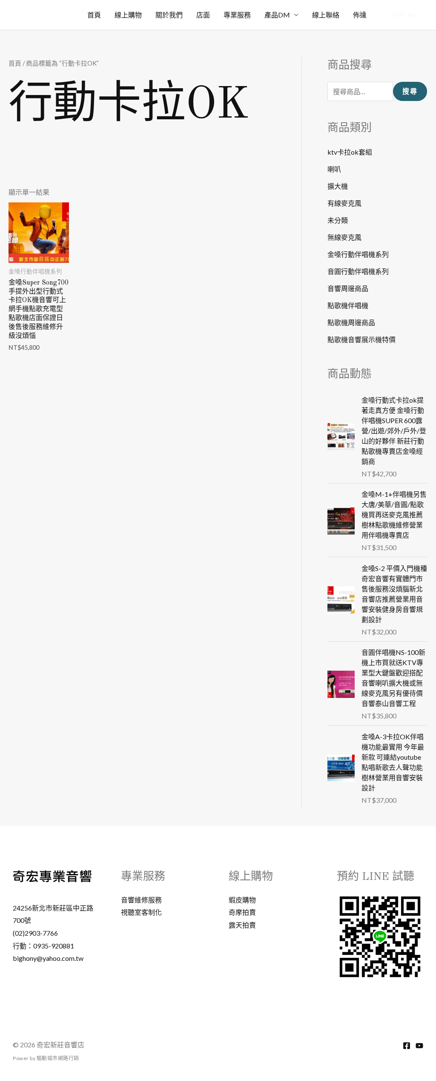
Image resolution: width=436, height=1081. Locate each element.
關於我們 (169, 15)
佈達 (360, 15)
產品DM (277, 15)
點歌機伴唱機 (347, 305)
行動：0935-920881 (43, 946)
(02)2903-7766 (35, 933)
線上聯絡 (325, 15)
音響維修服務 (141, 900)
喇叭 (334, 169)
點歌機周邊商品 (351, 322)
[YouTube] (419, 1045)
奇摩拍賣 (242, 912)
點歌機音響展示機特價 (361, 339)
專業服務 (237, 15)
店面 (203, 15)
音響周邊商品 (347, 288)
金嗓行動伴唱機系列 (358, 254)
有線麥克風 (344, 203)
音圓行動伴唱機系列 (358, 271)
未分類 (337, 220)
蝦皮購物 (242, 900)
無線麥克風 (344, 237)
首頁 (94, 15)
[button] (404, 14)
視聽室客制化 (141, 912)
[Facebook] (406, 1045)
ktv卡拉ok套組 (349, 152)
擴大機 (337, 186)
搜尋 (410, 91)
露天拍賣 (242, 925)
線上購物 (128, 15)
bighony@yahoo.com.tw (48, 958)
